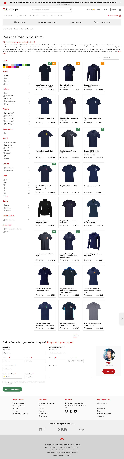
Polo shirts (30, 29)
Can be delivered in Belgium (13, 229)
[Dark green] (28, 65)
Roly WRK (17, 153)
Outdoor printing (57, 15)
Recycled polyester (17, 104)
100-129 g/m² (17, 113)
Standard (17, 208)
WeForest (41, 408)
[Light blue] (15, 65)
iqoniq (17, 158)
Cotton (17, 93)
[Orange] (7, 67)
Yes (17, 133)
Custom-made (113, 15)
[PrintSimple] (62, 438)
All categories (7, 15)
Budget (17, 205)
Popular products (103, 399)
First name (6, 358)
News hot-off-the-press (46, 403)
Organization (7, 350)
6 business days (17, 220)
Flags (99, 411)
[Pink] (12, 67)
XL (17, 193)
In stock (7, 232)
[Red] (9, 67)
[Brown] (17, 67)
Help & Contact (18, 399)
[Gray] (7, 65)
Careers (41, 411)
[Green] (26, 65)
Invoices (15, 411)
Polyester (17, 98)
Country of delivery (9, 374)
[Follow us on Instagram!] (66, 411)
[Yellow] (4, 67)
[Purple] (15, 67)
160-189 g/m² (17, 118)
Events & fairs (34, 15)
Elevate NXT (17, 148)
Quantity (52, 358)
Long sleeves (17, 170)
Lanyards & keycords (104, 413)
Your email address (9, 366)
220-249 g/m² (17, 124)
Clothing (45, 15)
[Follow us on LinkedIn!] (75, 411)
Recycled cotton (17, 101)
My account (42, 416)
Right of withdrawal (64, 447)
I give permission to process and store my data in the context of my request (24, 383)
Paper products (20, 15)
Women (17, 81)
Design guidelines (19, 406)
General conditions (51, 447)
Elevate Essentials (17, 142)
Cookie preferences (72, 450)
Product (52, 350)
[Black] (4, 65)
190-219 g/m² (17, 121)
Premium (17, 210)
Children (17, 84)
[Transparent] (9, 65)
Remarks (52, 366)
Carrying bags (102, 403)
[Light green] (23, 65)
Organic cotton (17, 96)
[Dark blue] (20, 65)
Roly (17, 156)
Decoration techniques (20, 413)
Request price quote (12, 389)
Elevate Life (17, 145)
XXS (17, 180)
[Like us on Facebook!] (71, 411)
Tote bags (100, 406)
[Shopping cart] (120, 9)
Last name (28, 358)
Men (17, 78)
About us (41, 406)
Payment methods (19, 403)
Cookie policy (60, 450)
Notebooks (101, 408)
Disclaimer (75, 447)
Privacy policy (50, 450)
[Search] (71, 10)
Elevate (17, 150)
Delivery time (71, 358)
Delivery (15, 408)
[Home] (10, 9)
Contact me (109, 371)
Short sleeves (17, 168)
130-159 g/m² (17, 116)
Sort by (99, 58)
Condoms (100, 416)
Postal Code (29, 374)
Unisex (17, 75)
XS (17, 182)
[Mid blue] (17, 65)
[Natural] (12, 65)
